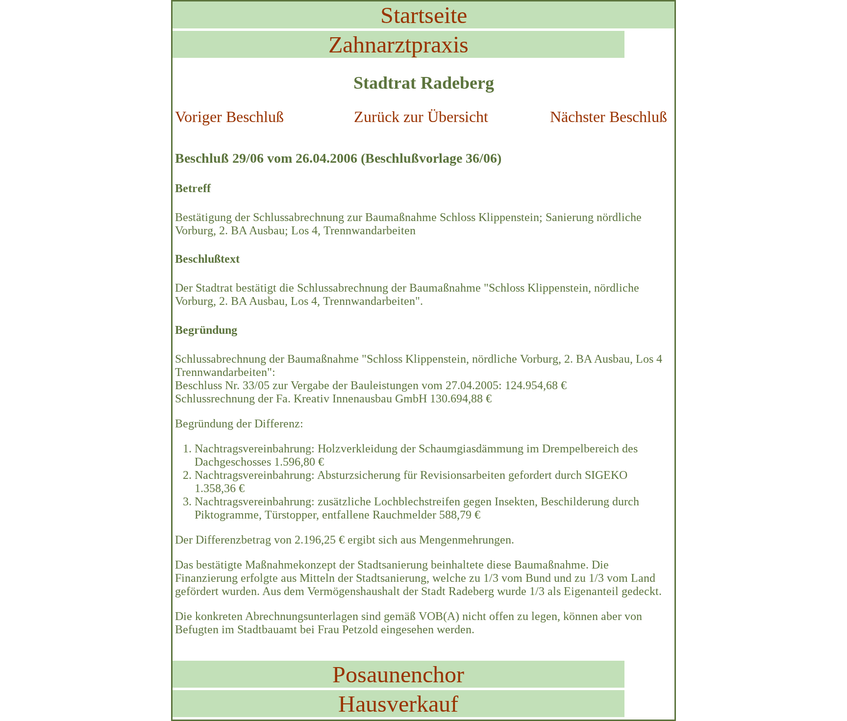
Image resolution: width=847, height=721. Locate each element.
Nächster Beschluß (608, 116)
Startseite (423, 15)
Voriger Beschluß (229, 116)
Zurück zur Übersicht (421, 116)
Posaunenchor (398, 674)
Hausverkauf (398, 704)
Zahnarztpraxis (398, 44)
